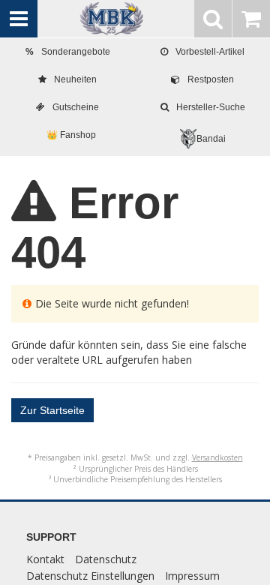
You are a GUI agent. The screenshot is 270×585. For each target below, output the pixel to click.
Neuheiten (75, 79)
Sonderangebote (68, 51)
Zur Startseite (52, 410)
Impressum (192, 575)
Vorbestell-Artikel (210, 51)
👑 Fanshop (71, 135)
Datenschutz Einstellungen (90, 575)
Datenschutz (105, 559)
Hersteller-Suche (210, 107)
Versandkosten (217, 457)
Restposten (211, 79)
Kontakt (45, 559)
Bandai (211, 139)
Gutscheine (75, 107)
